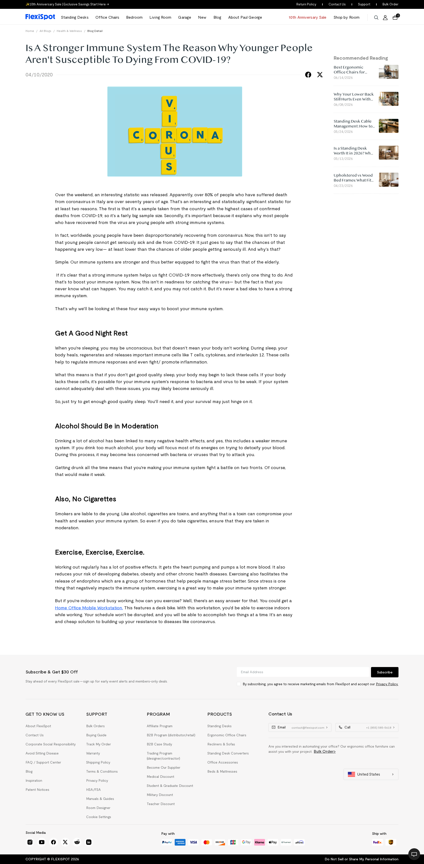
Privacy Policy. (387, 684)
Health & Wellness (69, 30)
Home (30, 30)
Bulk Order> (325, 751)
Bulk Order (390, 4)
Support (364, 4)
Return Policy (306, 4)
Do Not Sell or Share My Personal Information (361, 859)
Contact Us (337, 4)
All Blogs (45, 30)
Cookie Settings (98, 817)
